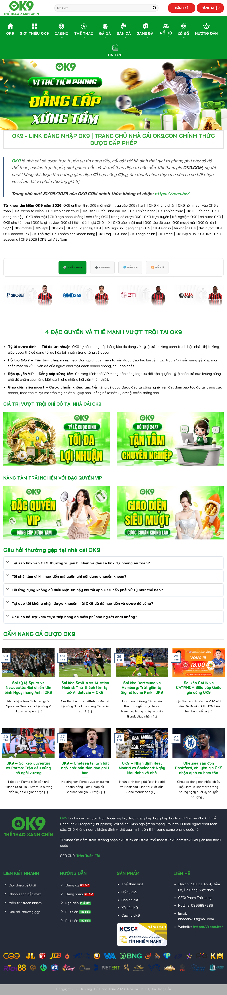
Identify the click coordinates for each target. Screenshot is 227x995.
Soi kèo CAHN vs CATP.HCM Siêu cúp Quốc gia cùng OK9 (198, 687)
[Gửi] (154, 8)
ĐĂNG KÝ (181, 8)
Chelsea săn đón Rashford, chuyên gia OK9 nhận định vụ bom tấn (198, 768)
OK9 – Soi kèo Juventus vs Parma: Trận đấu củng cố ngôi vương (28, 768)
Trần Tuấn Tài (88, 855)
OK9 (64, 818)
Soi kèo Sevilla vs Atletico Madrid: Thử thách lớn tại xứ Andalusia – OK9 (85, 687)
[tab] (72, 267)
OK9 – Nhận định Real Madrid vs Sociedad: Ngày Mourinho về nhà (142, 768)
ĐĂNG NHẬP (210, 8)
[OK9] (25, 8)
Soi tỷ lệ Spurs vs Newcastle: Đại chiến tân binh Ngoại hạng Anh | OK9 (28, 687)
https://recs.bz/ (208, 926)
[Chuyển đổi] (8, 562)
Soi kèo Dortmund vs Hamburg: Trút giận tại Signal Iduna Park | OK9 (142, 687)
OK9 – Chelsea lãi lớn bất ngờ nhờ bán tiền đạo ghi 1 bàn (85, 768)
